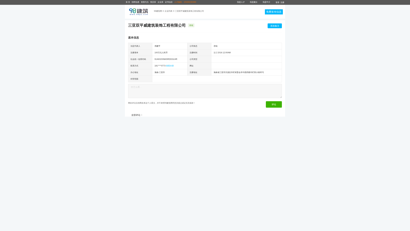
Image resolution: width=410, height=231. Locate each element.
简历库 (153, 2)
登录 (277, 2)
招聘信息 (135, 2)
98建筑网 (158, 11)
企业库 (160, 2)
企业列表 (168, 11)
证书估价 (169, 2)
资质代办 (145, 2)
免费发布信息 (274, 11)
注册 (282, 2)
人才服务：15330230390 (185, 2)
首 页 (128, 2)
